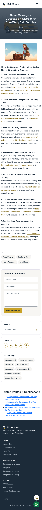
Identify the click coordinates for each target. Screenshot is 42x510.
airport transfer (22, 364)
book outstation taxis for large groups (16, 165)
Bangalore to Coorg (11, 475)
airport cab (9, 369)
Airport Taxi (7, 444)
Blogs (21, 27)
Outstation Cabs (23, 257)
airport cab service (23, 369)
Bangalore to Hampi (11, 471)
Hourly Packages (9, 262)
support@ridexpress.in (12, 491)
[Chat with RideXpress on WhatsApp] (36, 504)
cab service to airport (12, 378)
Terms (5, 499)
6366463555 (8, 484)
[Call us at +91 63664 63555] (36, 497)
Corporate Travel (10, 455)
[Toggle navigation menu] (37, 4)
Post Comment (11, 310)
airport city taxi (10, 360)
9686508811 (8, 487)
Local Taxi (7, 451)
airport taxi (9, 364)
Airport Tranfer (8, 257)
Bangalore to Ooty (10, 467)
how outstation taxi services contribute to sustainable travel (21, 212)
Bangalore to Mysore (11, 464)
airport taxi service (26, 360)
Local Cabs (24, 262)
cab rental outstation (12, 374)
